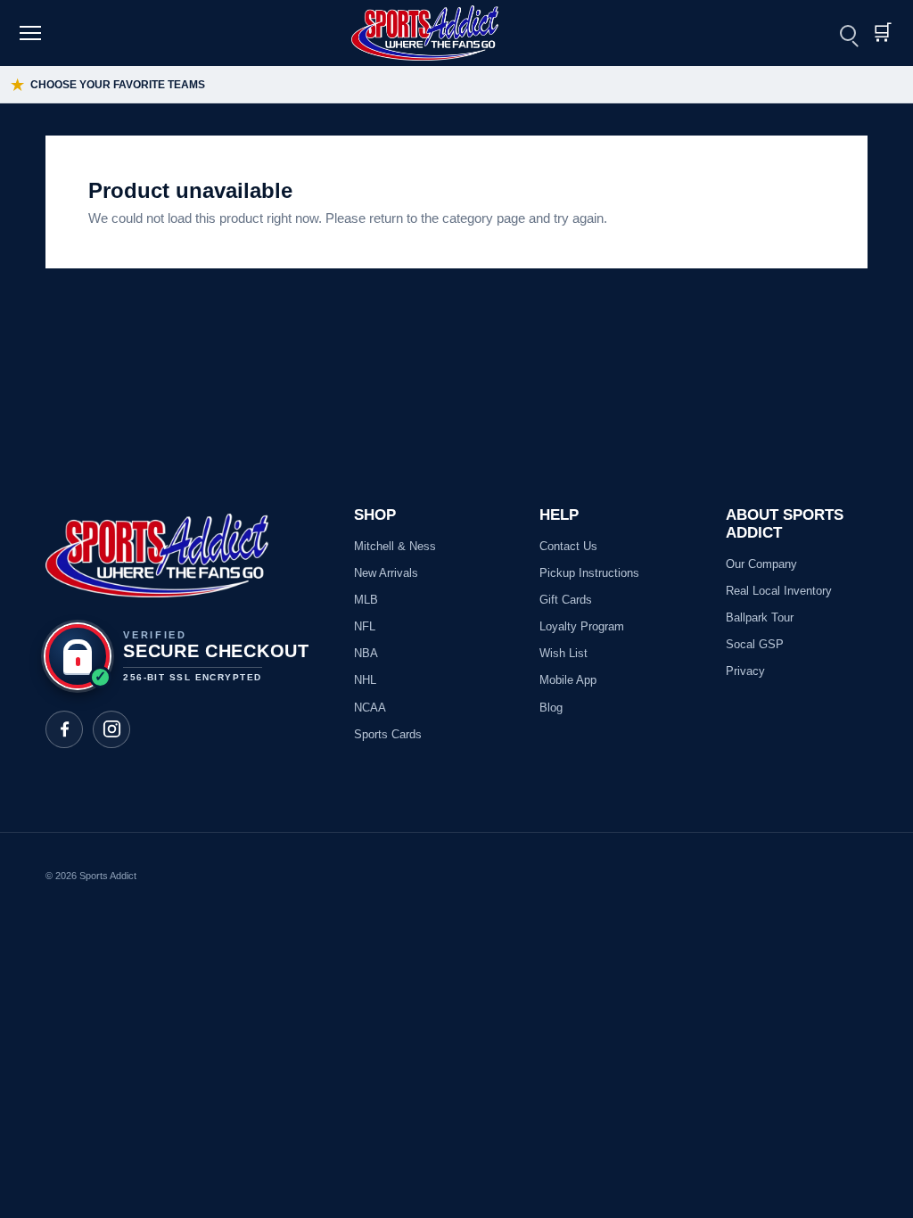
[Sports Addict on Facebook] (64, 729)
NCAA (370, 707)
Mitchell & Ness (395, 546)
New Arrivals (386, 573)
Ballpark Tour (760, 617)
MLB (366, 599)
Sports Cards (388, 734)
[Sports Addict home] (436, 33)
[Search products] (848, 33)
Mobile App (567, 680)
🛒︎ (881, 33)
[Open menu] (33, 33)
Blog (551, 707)
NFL (364, 626)
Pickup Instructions (589, 573)
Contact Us (568, 546)
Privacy (745, 671)
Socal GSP (755, 644)
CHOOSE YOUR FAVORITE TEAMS (108, 85)
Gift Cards (565, 599)
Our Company (761, 564)
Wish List (563, 653)
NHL (365, 680)
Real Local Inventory (779, 590)
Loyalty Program (581, 626)
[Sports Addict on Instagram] (111, 729)
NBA (366, 653)
